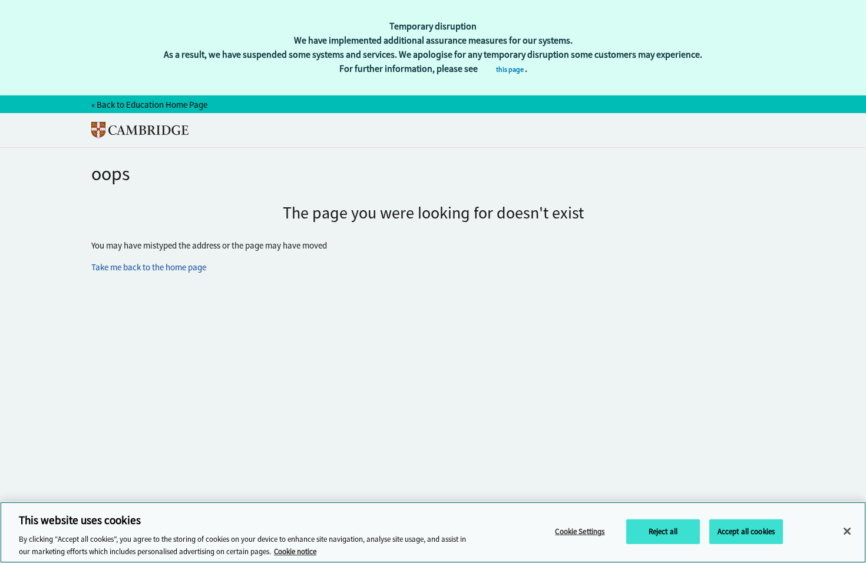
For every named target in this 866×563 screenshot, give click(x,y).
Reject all (663, 531)
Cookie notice (295, 551)
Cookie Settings (579, 531)
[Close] (847, 531)
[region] (433, 532)
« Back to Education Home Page (149, 105)
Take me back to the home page (148, 267)
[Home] (140, 130)
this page (510, 69)
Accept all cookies (746, 531)
